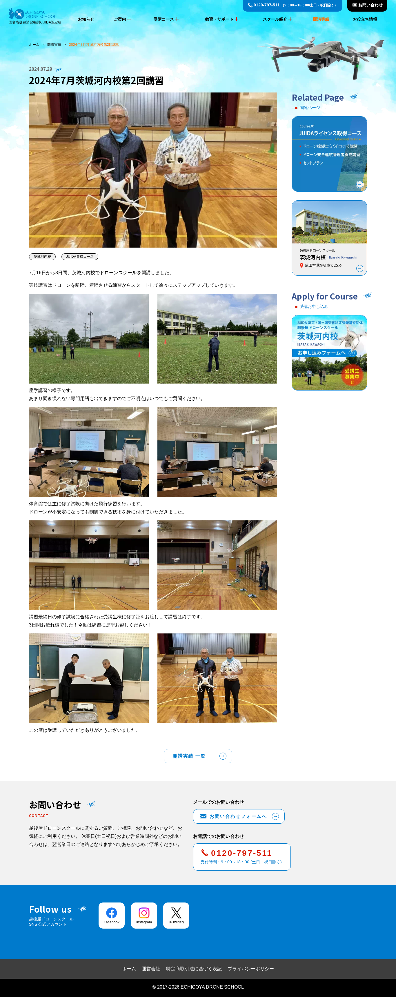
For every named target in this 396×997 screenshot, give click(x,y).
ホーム (34, 45)
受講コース (164, 19)
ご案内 (120, 19)
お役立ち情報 (365, 19)
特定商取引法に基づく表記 (194, 968)
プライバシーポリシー (251, 968)
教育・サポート (219, 19)
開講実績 (321, 19)
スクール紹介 (275, 19)
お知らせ (86, 19)
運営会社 (151, 968)
